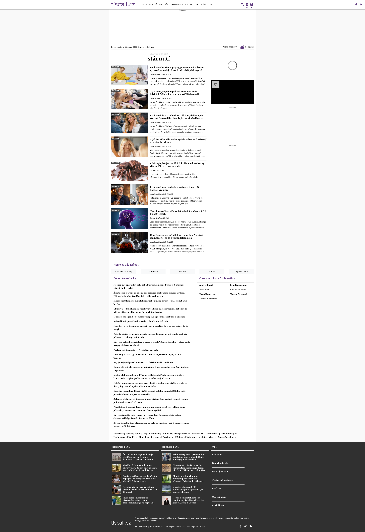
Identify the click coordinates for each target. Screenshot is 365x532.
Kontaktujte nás (220, 463)
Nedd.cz (132, 437)
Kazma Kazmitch (208, 299)
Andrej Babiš (206, 285)
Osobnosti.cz (212, 434)
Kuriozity (153, 271)
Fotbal (182, 271)
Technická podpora (222, 480)
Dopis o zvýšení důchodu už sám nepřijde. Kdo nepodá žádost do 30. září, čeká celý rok (140, 479)
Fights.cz (156, 437)
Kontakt (190, 526)
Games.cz (167, 434)
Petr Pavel (204, 289)
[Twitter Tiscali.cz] (245, 526)
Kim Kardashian (238, 285)
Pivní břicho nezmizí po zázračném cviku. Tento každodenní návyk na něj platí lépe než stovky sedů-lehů (138, 502)
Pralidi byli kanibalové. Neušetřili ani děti (135, 350)
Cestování (200, 4)
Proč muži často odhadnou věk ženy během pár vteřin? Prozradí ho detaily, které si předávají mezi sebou (176, 118)
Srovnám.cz (209, 437)
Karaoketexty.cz (228, 434)
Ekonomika (177, 4)
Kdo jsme (217, 454)
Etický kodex (219, 505)
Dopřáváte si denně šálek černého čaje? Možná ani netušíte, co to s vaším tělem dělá (176, 236)
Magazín (163, 4)
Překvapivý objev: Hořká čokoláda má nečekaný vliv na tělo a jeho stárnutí (177, 165)
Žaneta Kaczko (155, 218)
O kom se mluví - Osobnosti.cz (217, 278)
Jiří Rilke (153, 170)
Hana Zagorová (207, 294)
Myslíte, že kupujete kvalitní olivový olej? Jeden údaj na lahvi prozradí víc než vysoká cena (140, 468)
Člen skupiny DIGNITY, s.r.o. (175, 526)
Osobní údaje (219, 497)
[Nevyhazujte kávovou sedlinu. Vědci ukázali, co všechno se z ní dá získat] (116, 489)
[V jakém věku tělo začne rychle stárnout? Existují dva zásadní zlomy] (129, 146)
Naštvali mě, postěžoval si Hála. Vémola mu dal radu (141, 321)
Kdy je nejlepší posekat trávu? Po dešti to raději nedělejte (143, 362)
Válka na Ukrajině (123, 271)
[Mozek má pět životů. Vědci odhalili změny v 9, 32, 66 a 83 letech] (129, 218)
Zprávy (129, 434)
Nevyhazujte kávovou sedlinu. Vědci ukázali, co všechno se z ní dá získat (140, 489)
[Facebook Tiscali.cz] (356, 4)
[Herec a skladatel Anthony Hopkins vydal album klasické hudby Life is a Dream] (166, 500)
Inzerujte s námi (220, 471)
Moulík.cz (144, 437)
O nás (196, 526)
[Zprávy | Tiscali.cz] (123, 4)
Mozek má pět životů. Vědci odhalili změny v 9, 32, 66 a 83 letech (178, 212)
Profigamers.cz (182, 434)
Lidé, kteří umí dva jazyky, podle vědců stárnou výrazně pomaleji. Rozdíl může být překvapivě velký (177, 70)
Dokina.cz (168, 437)
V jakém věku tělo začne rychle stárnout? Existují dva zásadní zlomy (178, 141)
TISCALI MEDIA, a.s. (156, 526)
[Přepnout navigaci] (247, 4)
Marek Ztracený (238, 294)
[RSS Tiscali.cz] (361, 4)
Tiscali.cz (118, 434)
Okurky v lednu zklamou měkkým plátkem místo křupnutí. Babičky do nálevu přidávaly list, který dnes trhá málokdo (188, 481)
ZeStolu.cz (197, 434)
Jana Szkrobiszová (157, 74)
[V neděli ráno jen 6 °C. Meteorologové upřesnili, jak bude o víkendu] (166, 489)
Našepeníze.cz (194, 437)
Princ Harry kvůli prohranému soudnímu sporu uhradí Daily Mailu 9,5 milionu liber (189, 457)
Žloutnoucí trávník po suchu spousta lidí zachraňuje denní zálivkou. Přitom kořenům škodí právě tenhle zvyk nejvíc (190, 469)
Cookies (216, 488)
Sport (188, 4)
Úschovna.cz (120, 437)
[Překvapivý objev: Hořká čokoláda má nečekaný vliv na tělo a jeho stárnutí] (129, 170)
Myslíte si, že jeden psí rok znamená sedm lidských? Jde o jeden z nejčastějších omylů (174, 93)
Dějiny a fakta (241, 271)
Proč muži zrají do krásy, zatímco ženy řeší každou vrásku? (174, 188)
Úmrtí (212, 271)
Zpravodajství (148, 4)
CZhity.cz (180, 437)
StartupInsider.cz (227, 437)
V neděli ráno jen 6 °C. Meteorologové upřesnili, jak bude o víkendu (149, 317)
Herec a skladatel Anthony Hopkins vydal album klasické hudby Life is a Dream (188, 500)
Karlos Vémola (238, 289)
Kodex (202, 526)
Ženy (210, 4)
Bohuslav (151, 47)
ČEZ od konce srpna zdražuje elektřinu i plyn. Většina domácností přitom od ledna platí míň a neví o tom (138, 458)
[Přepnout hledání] (242, 4)
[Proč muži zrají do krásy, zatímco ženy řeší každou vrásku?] (129, 194)
